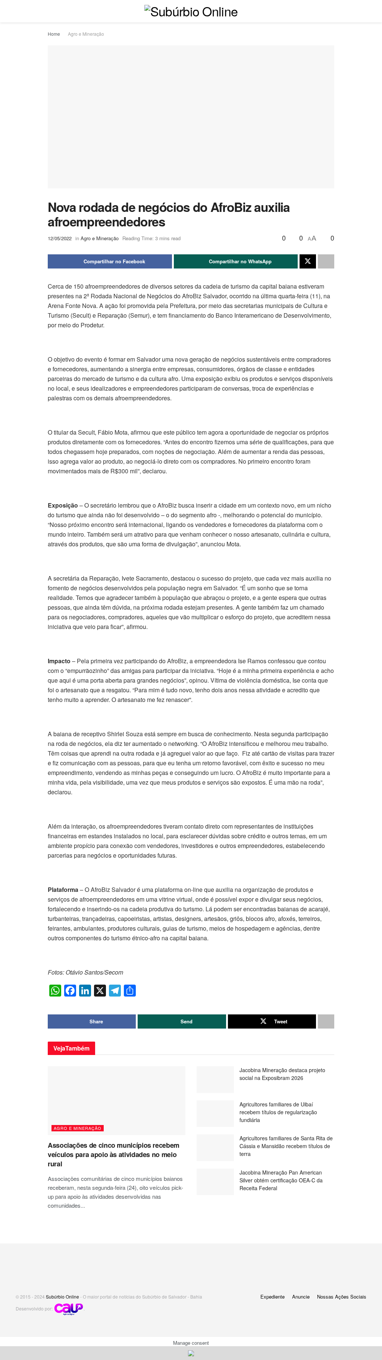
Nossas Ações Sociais (341, 1296)
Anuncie (301, 1296)
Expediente (272, 1296)
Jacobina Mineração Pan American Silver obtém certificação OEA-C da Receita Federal (281, 1180)
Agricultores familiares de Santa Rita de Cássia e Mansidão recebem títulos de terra (286, 1145)
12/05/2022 (60, 238)
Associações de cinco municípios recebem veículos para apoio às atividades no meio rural (113, 1154)
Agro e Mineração (86, 34)
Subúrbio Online (62, 1296)
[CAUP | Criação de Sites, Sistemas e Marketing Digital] (69, 1308)
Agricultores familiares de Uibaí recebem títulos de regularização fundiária (278, 1112)
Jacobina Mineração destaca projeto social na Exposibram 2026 (282, 1073)
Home (54, 34)
